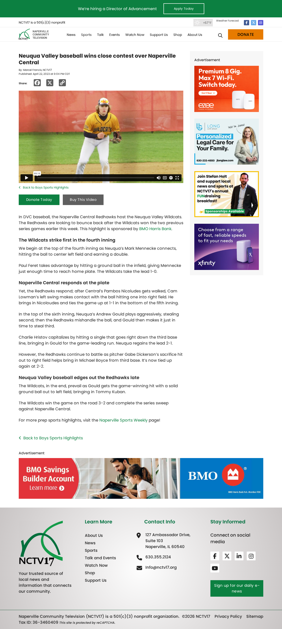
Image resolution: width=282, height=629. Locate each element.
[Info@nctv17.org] (160, 567)
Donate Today (39, 199)
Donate (245, 34)
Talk (100, 34)
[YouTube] (214, 568)
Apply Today (184, 8)
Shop (177, 34)
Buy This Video (83, 199)
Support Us (159, 34)
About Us (194, 34)
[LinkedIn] (239, 556)
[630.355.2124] (157, 557)
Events (114, 34)
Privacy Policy (228, 616)
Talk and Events (100, 558)
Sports (86, 34)
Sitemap (254, 616)
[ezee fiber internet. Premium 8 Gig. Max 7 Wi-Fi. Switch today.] (226, 88)
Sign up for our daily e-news (237, 588)
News (71, 34)
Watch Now (134, 34)
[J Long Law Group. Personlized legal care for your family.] (226, 141)
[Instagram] (260, 22)
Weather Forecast (227, 20)
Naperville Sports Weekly (123, 420)
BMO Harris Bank (155, 228)
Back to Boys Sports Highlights (46, 187)
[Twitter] (253, 22)
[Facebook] (246, 22)
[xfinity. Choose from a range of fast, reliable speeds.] (226, 246)
